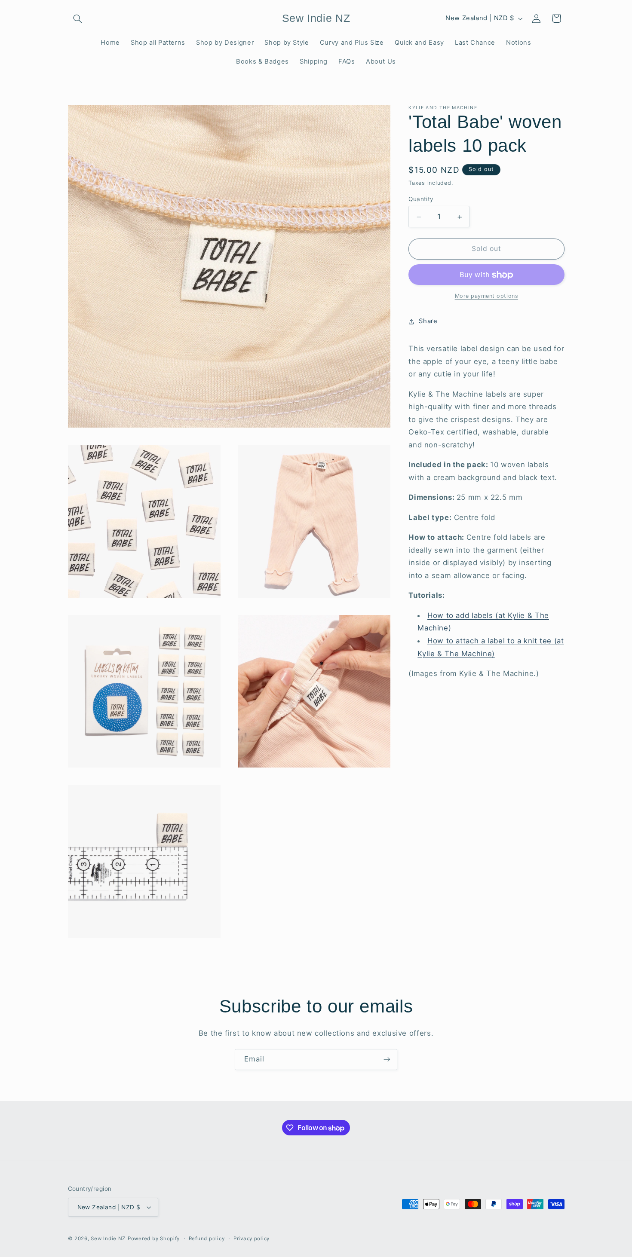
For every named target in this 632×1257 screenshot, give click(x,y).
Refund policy (207, 1239)
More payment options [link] (486, 296)
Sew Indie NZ (108, 1239)
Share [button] (428, 321)
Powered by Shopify (154, 1239)
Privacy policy (251, 1239)
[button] (78, 18)
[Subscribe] (387, 1059)
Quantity (420, 199)
